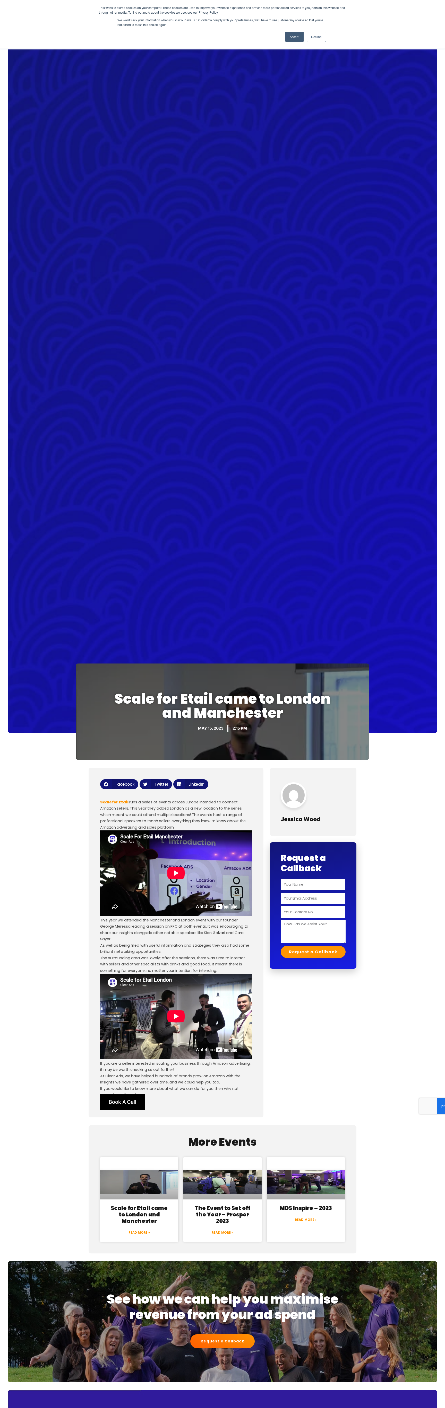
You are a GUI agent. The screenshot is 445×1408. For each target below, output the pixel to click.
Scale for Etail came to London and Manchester (139, 1214)
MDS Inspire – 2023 (306, 1208)
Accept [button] (294, 36)
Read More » (139, 1232)
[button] (119, 784)
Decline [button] (316, 36)
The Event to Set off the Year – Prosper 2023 (222, 1214)
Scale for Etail (114, 802)
